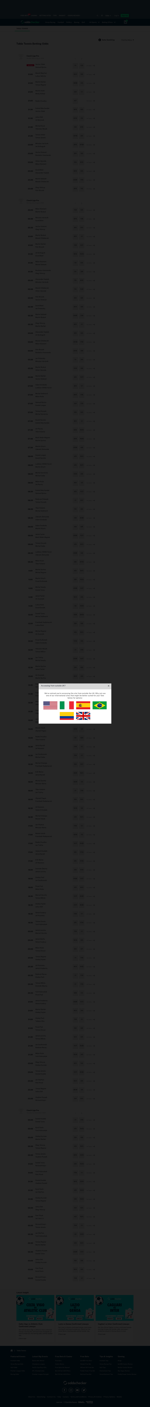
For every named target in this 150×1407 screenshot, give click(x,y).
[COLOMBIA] (67, 719)
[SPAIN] (83, 709)
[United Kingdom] (83, 719)
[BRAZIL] (99, 709)
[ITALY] (67, 709)
